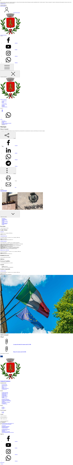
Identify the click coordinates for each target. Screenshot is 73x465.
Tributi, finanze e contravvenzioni (6, 400)
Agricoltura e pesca (4, 403)
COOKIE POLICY (3, 3)
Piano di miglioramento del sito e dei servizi (8, 432)
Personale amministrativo (5, 388)
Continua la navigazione (4, 5)
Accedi (1, 119)
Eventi (3, 412)
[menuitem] (9, 145)
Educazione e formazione (5, 399)
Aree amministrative (4, 385)
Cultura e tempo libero (5, 393)
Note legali (3, 430)
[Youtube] (2, 110)
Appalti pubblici (4, 395)
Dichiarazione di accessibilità (6, 431)
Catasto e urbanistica (5, 396)
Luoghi (3, 122)
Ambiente (3, 401)
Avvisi (3, 408)
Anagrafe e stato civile (5, 392)
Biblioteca (3, 105)
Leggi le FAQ (4, 425)
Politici (3, 387)
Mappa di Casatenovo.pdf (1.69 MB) (19, 351)
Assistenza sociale (4, 104)
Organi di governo (4, 384)
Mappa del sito (2, 462)
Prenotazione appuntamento (5, 426)
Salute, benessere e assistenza (6, 402)
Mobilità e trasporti (4, 397)
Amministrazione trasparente (6, 429)
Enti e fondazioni (4, 386)
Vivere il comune (4, 121)
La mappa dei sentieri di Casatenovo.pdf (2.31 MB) (22, 344)
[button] (4, 100)
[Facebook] (2, 109)
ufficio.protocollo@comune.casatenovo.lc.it (8, 423)
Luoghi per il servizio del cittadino (6, 123)
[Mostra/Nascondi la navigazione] (7, 67)
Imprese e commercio (5, 394)
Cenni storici (2, 231)
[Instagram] (2, 111)
